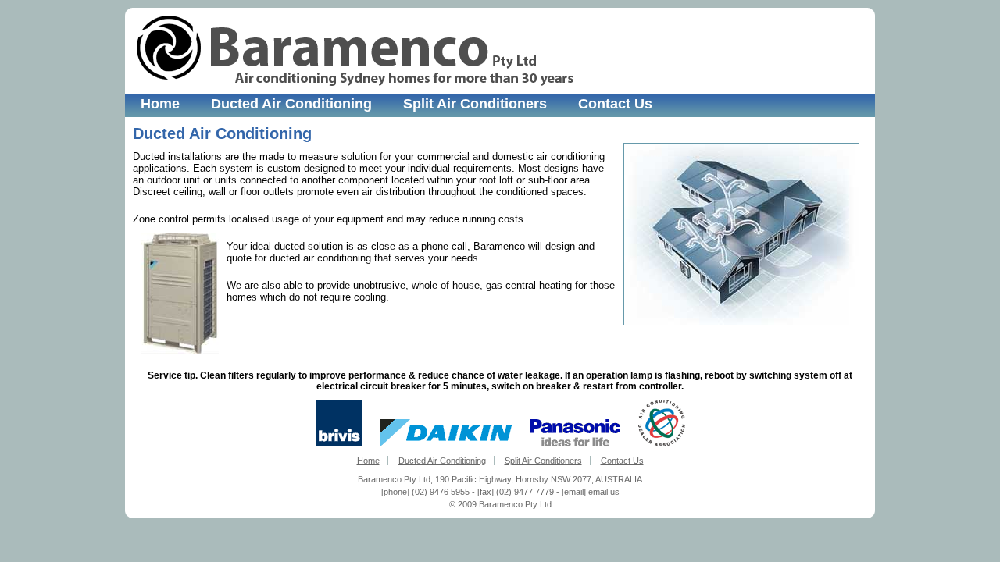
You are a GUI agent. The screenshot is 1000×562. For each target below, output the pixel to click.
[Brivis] (339, 443)
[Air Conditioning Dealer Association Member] (661, 443)
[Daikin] (446, 443)
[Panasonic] (575, 443)
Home (160, 104)
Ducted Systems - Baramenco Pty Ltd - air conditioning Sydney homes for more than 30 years (355, 51)
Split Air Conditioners (475, 104)
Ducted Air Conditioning (291, 104)
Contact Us (615, 104)
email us (604, 491)
